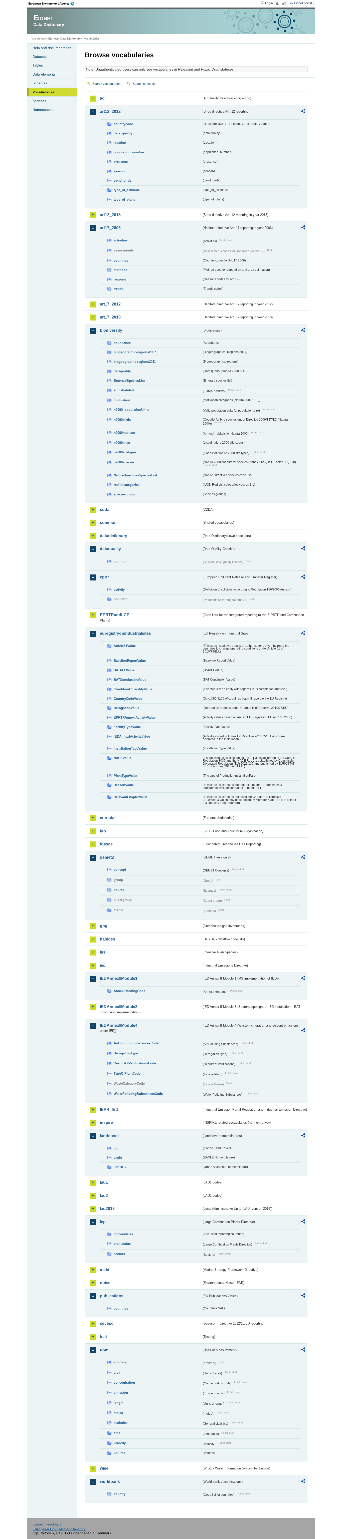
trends (118, 289)
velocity (120, 1443)
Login (269, 3)
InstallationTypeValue (130, 748)
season (119, 171)
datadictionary (113, 536)
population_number (129, 152)
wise (104, 1468)
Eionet (52, 38)
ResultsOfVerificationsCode (135, 1063)
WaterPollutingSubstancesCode (138, 1094)
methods (120, 270)
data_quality (123, 133)
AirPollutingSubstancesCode (136, 1043)
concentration (124, 1382)
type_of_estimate (127, 190)
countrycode (123, 124)
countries (121, 260)
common (108, 522)
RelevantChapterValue (130, 797)
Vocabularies (44, 92)
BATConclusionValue (130, 680)
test (103, 1337)
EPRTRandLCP (114, 615)
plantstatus (122, 1244)
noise (105, 1283)
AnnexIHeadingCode (129, 991)
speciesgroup (124, 494)
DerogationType (126, 1053)
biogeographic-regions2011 (135, 362)
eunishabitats (124, 390)
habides (107, 939)
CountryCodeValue (128, 699)
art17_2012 (110, 304)
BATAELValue (124, 670)
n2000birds (122, 420)
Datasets (40, 57)
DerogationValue (126, 708)
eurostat (108, 818)
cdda (104, 509)
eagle (118, 1157)
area (117, 1372)
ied (103, 965)
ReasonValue (124, 785)
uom (104, 1350)
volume (119, 1453)
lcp (103, 1222)
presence (121, 162)
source (119, 890)
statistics (120, 1423)
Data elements (44, 74)
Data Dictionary (70, 38)
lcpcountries (123, 1234)
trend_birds (122, 180)
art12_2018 (110, 215)
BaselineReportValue (130, 661)
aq (102, 98)
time (117, 1433)
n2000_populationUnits (131, 410)
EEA (53, 3)
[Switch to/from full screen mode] (284, 3)
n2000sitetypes (125, 452)
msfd (104, 1270)
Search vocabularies (106, 83)
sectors (119, 1254)
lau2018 (107, 1208)
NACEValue (122, 758)
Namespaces (43, 110)
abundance (122, 343)
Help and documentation (52, 48)
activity (119, 589)
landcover (109, 1136)
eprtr (104, 577)
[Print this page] (278, 3)
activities (120, 240)
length (118, 1403)
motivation (122, 400)
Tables (38, 65)
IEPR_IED (109, 1109)
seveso (107, 1323)
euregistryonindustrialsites (125, 633)
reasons (120, 279)
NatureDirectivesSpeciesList (135, 475)
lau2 (104, 1195)
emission (121, 1392)
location (120, 143)
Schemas (40, 83)
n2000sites (122, 443)
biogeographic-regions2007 (135, 352)
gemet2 (107, 857)
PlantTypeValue (125, 776)
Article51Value (125, 646)
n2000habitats (124, 433)
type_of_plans (124, 199)
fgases (106, 844)
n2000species (124, 462)
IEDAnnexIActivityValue (132, 736)
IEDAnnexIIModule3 (118, 1007)
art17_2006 (110, 228)
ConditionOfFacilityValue (133, 689)
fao (103, 831)
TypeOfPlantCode (127, 1073)
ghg (103, 926)
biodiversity (111, 330)
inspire (106, 1122)
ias (102, 952)
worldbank (110, 1481)
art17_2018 (110, 317)
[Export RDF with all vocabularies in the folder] (303, 112)
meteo (118, 1413)
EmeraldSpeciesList (129, 381)
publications (111, 1296)
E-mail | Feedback (47, 1524)
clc (116, 1148)
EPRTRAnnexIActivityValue (134, 717)
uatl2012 (120, 1167)
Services (39, 101)
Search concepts (144, 83)
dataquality (122, 371)
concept (120, 869)
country (119, 1494)
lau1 (104, 1182)
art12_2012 (110, 111)
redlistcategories (126, 485)
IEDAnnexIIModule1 (118, 978)
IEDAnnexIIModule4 (118, 1025)
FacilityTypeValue (127, 727)
